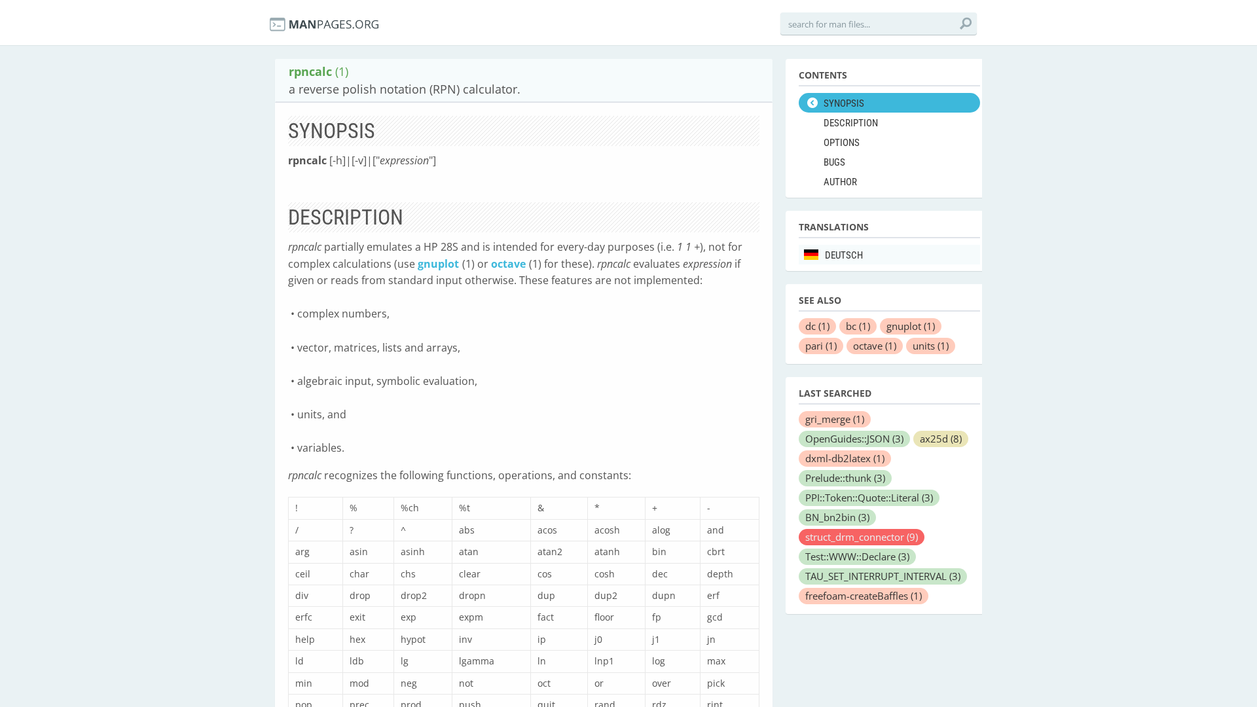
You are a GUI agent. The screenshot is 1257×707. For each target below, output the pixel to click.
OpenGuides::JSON (854, 438)
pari (821, 345)
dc (817, 326)
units (931, 345)
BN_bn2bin (837, 517)
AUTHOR (840, 182)
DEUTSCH (844, 255)
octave (508, 264)
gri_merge (834, 419)
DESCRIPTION (851, 123)
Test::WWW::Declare (857, 556)
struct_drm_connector (861, 536)
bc (858, 326)
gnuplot (438, 264)
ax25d (941, 438)
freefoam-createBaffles (863, 595)
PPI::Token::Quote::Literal (869, 497)
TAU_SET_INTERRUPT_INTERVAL (882, 576)
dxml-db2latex (844, 458)
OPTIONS (842, 143)
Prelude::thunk (845, 477)
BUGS (834, 162)
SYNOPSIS (844, 103)
